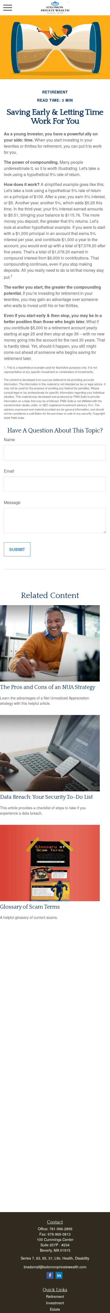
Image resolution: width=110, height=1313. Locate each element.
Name (9, 439)
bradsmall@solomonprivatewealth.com (55, 1266)
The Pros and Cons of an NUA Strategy (47, 687)
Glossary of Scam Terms (30, 907)
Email (9, 471)
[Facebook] (50, 1275)
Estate (55, 1309)
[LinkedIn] (59, 1275)
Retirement (55, 1296)
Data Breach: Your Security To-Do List (46, 797)
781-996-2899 (60, 1228)
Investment (55, 1302)
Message (12, 502)
